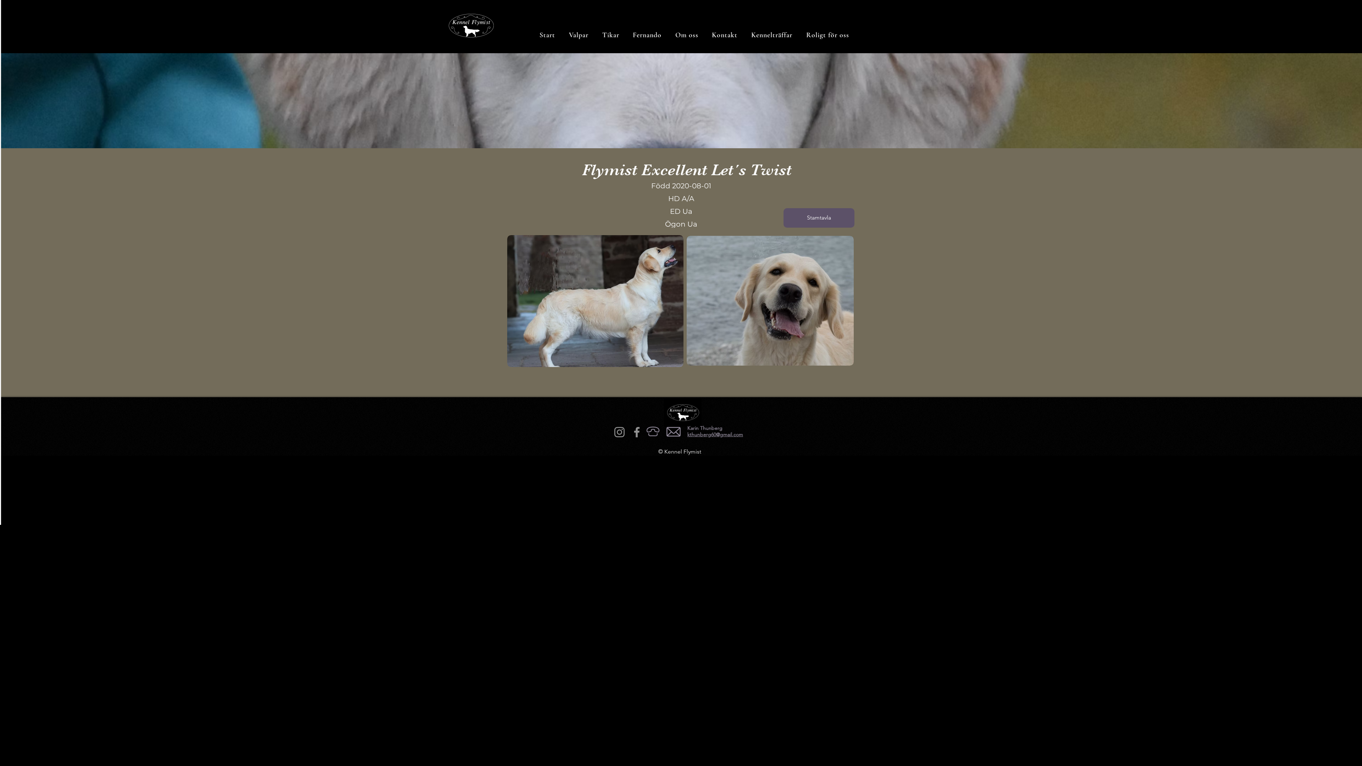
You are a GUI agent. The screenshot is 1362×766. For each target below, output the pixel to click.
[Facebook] (637, 432)
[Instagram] (619, 432)
